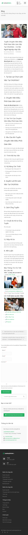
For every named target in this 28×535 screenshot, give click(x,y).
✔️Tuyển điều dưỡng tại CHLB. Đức (13, 312)
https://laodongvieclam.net (15, 289)
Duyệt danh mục (6, 477)
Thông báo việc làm (7, 481)
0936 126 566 (12, 274)
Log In (19, 2)
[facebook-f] (2, 532)
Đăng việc (5, 496)
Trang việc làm (6, 502)
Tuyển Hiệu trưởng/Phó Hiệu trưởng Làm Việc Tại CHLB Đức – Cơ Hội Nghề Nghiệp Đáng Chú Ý (13, 338)
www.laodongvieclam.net (11, 440)
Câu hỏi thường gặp (7, 522)
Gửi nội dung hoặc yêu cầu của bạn (15, 414)
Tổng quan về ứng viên (8, 479)
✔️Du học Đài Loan (9, 314)
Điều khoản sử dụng (7, 520)
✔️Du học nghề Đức (9, 319)
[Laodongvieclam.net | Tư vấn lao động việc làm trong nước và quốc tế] (6, 2)
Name (4, 350)
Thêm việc (5, 494)
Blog (4, 509)
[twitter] (7, 532)
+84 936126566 (8, 436)
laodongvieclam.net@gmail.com (15, 291)
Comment (3, 362)
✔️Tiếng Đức (8, 321)
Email (3, 356)
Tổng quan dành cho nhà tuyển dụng (11, 492)
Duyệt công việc (6, 475)
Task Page (5, 505)
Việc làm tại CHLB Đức (9, 53)
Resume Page (6, 507)
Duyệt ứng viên (6, 490)
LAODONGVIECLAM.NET (9, 431)
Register (19, 3)
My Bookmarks (6, 483)
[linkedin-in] (5, 532)
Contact (4, 511)
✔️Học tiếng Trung (9, 317)
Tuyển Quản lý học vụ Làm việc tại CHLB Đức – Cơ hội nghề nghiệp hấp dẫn (13, 332)
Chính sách (5, 517)
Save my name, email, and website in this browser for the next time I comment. (13, 387)
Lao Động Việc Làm (9, 51)
